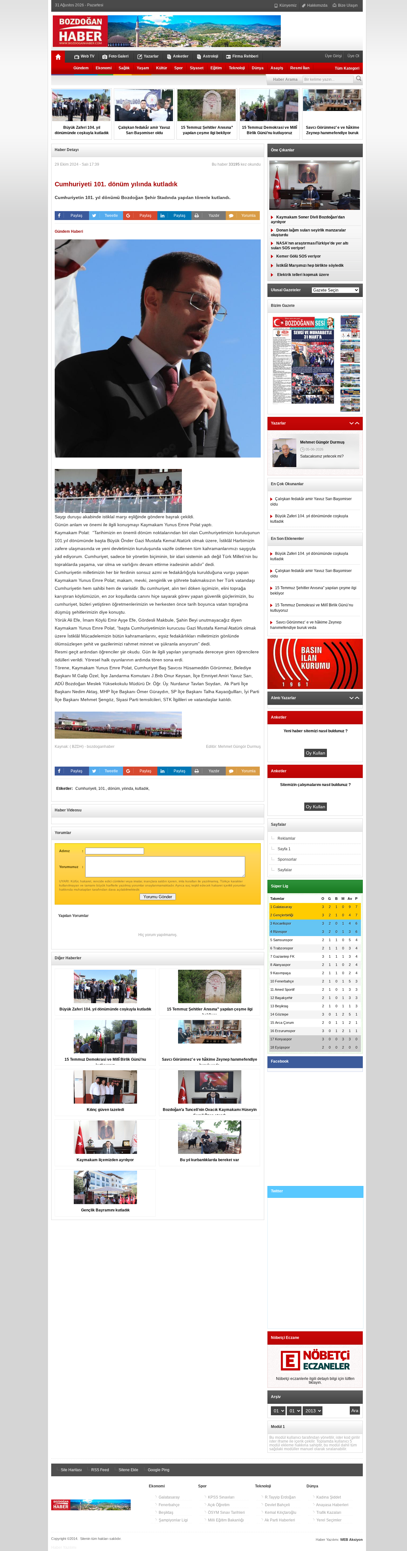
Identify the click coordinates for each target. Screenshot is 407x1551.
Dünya (258, 68)
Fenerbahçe (169, 1505)
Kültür (161, 68)
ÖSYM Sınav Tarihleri (226, 1512)
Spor (178, 68)
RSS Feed (99, 1470)
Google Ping (158, 1470)
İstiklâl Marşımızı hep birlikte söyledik (310, 265)
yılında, (128, 788)
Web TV (87, 56)
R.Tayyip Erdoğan (280, 1497)
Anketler (181, 56)
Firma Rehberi (245, 56)
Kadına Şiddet (328, 1497)
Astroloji (210, 56)
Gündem (81, 68)
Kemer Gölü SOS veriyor (298, 256)
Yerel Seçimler (328, 1520)
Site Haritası (71, 1470)
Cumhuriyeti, (86, 788)
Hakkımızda (317, 5)
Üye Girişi (334, 56)
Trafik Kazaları (328, 1512)
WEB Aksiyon (351, 1539)
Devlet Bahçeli (277, 1505)
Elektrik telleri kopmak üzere (302, 274)
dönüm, (115, 788)
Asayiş (277, 68)
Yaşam (143, 68)
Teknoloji (237, 68)
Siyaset (197, 68)
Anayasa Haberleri (331, 1505)
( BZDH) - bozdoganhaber (92, 746)
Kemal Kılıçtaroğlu (280, 1512)
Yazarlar (151, 56)
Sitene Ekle (128, 1470)
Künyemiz (288, 5)
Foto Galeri (118, 56)
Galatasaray (169, 1497)
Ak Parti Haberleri (279, 1520)
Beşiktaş (165, 1512)
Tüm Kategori (347, 68)
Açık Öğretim (218, 1505)
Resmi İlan (299, 68)
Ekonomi (104, 68)
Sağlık (124, 68)
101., (103, 788)
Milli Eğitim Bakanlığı (225, 1520)
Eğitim (216, 68)
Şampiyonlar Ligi (173, 1520)
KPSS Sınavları (220, 1497)
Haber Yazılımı (63, 1547)
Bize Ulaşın (347, 5)
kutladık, (142, 788)
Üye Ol (353, 56)
